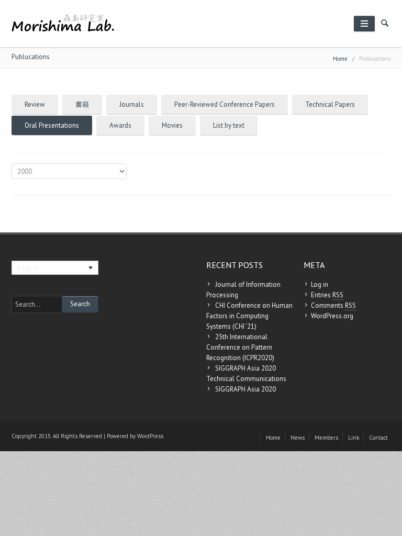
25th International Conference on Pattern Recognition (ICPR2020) (240, 347)
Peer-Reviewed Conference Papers (224, 104)
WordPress (150, 436)
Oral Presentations (52, 125)
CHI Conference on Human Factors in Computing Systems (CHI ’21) (249, 316)
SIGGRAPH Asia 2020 (245, 389)
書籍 (82, 104)
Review (35, 104)
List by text (228, 125)
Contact (378, 437)
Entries (327, 295)
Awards (120, 125)
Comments (333, 305)
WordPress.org (332, 315)
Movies (172, 125)
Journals (131, 104)
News (298, 437)
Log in (319, 284)
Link (353, 437)
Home (340, 58)
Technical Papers (330, 104)
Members (326, 437)
